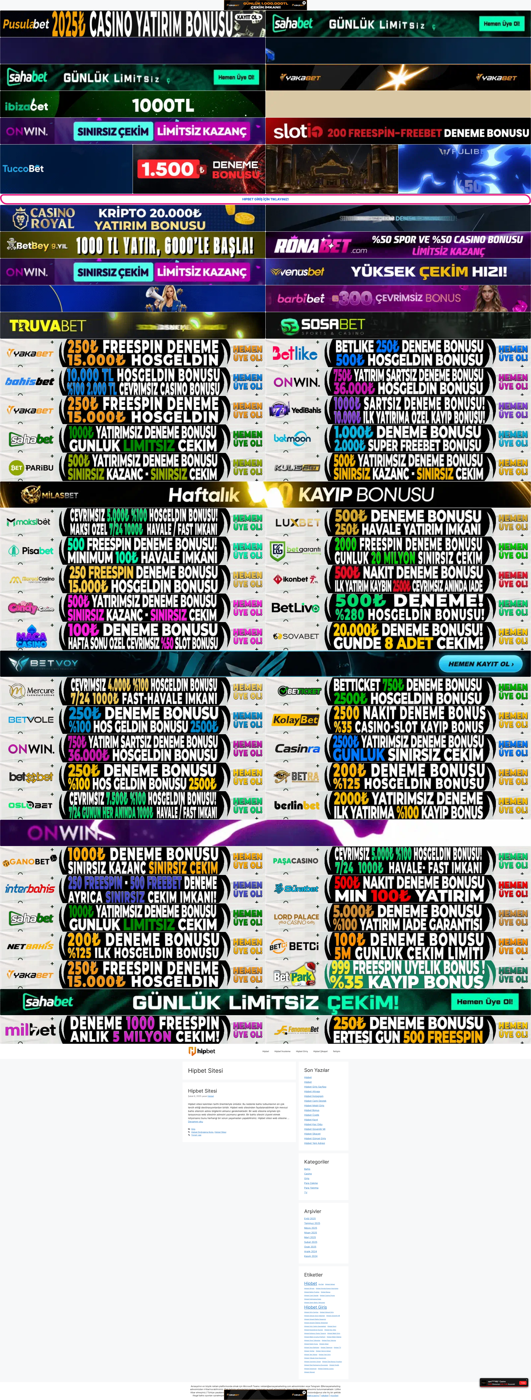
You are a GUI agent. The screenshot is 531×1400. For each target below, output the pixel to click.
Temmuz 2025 (312, 1223)
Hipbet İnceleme (282, 1051)
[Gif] (265, 495)
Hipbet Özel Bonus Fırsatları (332, 1362)
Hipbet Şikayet (320, 1051)
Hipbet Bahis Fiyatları (311, 1292)
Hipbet (265, 1051)
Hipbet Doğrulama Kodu (202, 1132)
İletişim (336, 1051)
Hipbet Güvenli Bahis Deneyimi (315, 1319)
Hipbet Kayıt (311, 1119)
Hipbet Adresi (330, 1284)
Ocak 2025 (310, 1246)
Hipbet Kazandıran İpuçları (313, 1330)
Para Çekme (311, 1183)
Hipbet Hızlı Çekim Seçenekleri (315, 1326)
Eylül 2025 (310, 1218)
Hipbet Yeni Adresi (314, 1143)
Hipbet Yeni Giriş (325, 1354)
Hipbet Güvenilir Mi (314, 1129)
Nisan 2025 (310, 1232)
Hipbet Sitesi (202, 1091)
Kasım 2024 (310, 1256)
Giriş (193, 1129)
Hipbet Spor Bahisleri (311, 1347)
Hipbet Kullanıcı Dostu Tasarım (315, 1333)
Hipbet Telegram (326, 1347)
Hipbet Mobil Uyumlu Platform (314, 1337)
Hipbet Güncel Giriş (315, 1138)
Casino (308, 1173)
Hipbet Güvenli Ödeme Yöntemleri (316, 1323)
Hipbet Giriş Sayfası (315, 1086)
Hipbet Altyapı (312, 1091)
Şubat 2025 (310, 1242)
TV (305, 1192)
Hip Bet (321, 1284)
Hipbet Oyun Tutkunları (312, 1340)
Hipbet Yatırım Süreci (323, 1351)
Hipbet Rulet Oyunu (311, 1344)
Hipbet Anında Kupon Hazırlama (327, 1288)
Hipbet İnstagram (313, 1096)
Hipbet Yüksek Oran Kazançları (315, 1358)
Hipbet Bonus (311, 1110)
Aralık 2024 (310, 1251)
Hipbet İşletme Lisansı (326, 1369)
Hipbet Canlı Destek (315, 1101)
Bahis (307, 1169)
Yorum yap (196, 1135)
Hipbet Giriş (302, 1051)
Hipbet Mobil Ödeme (334, 1337)
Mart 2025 (310, 1237)
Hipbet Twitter (309, 1351)
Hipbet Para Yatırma (329, 1340)
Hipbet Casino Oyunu (327, 1295)
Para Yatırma (311, 1187)
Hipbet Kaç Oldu (313, 1124)
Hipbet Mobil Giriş (314, 1105)
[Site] (132, 353)
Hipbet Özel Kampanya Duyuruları (316, 1365)
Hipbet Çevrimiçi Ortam (312, 1362)
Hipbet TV (337, 1347)
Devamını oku (195, 1121)
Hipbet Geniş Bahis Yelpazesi (314, 1302)
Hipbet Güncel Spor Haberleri (314, 1316)
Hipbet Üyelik (311, 1115)
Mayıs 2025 (310, 1228)
